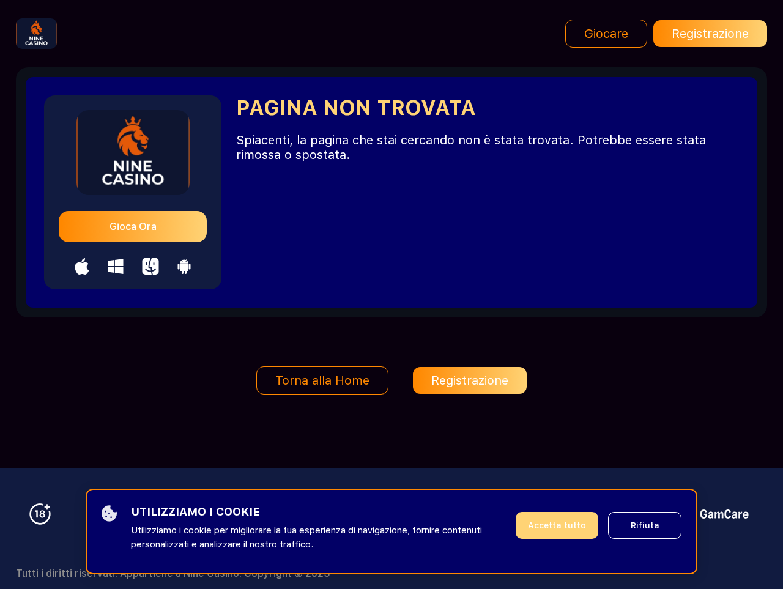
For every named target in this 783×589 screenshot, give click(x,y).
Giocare (606, 33)
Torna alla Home (322, 380)
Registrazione (710, 33)
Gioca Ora (133, 226)
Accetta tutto (557, 525)
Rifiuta (645, 525)
